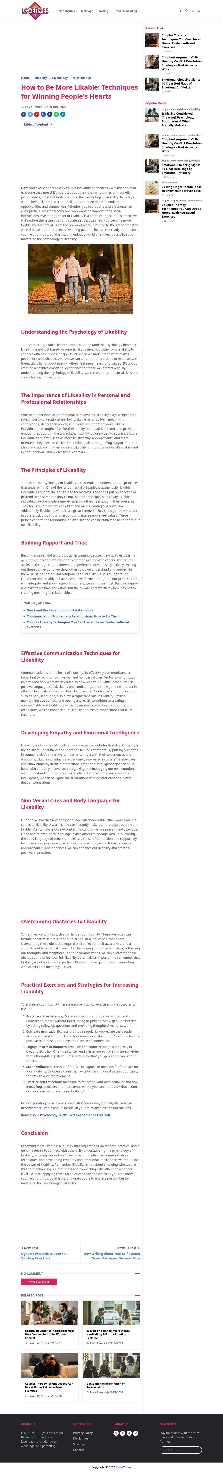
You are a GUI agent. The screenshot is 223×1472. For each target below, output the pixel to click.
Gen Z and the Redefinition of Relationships (60, 610)
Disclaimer (80, 1438)
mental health (195, 200)
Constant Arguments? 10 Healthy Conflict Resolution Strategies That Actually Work (182, 63)
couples (166, 109)
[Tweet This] (30, 114)
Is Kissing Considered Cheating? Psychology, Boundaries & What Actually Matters (178, 119)
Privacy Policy (83, 1433)
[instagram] (135, 1433)
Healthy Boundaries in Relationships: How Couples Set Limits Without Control (49, 1334)
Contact (79, 1450)
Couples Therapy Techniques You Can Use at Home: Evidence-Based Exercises (49, 1387)
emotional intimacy (197, 135)
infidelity (195, 109)
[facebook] (180, 11)
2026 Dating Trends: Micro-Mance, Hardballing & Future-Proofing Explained (108, 1334)
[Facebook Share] (23, 114)
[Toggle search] (199, 11)
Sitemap (79, 1444)
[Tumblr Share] (49, 114)
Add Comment (40, 1281)
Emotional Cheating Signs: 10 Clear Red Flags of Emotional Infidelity (181, 83)
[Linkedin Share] (43, 114)
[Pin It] (36, 114)
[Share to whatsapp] (56, 114)
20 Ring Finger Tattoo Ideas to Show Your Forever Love (182, 189)
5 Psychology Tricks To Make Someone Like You (73, 1115)
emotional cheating (180, 109)
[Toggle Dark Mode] (193, 11)
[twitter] (129, 1433)
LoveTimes (124, 1467)
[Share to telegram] (62, 114)
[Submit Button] (198, 1450)
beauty (165, 182)
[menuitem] (66, 11)
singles (173, 182)
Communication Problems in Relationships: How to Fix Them (73, 616)
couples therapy (179, 135)
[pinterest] (186, 11)
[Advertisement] (80, 49)
